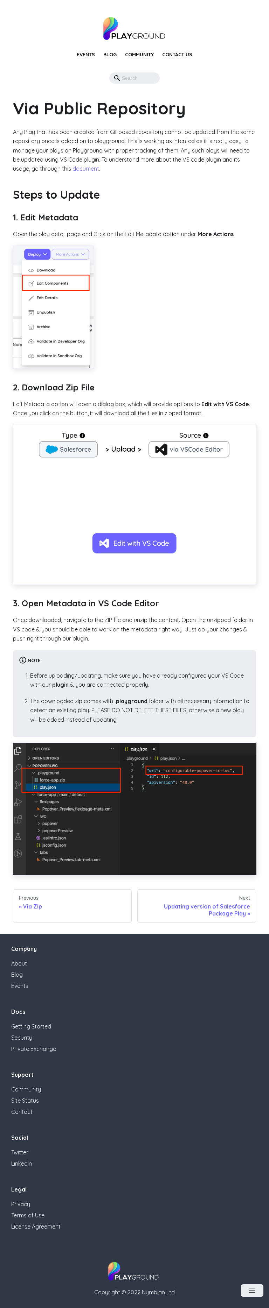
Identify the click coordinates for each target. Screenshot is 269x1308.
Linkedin (21, 1163)
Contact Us (177, 54)
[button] (152, 78)
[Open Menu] (252, 1290)
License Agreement (36, 1226)
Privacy (20, 1204)
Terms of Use (27, 1215)
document (86, 168)
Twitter (19, 1152)
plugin (60, 684)
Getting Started (31, 1026)
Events (86, 54)
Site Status (25, 1100)
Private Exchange (33, 1048)
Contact (22, 1111)
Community (139, 54)
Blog (110, 54)
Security (21, 1037)
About (19, 963)
